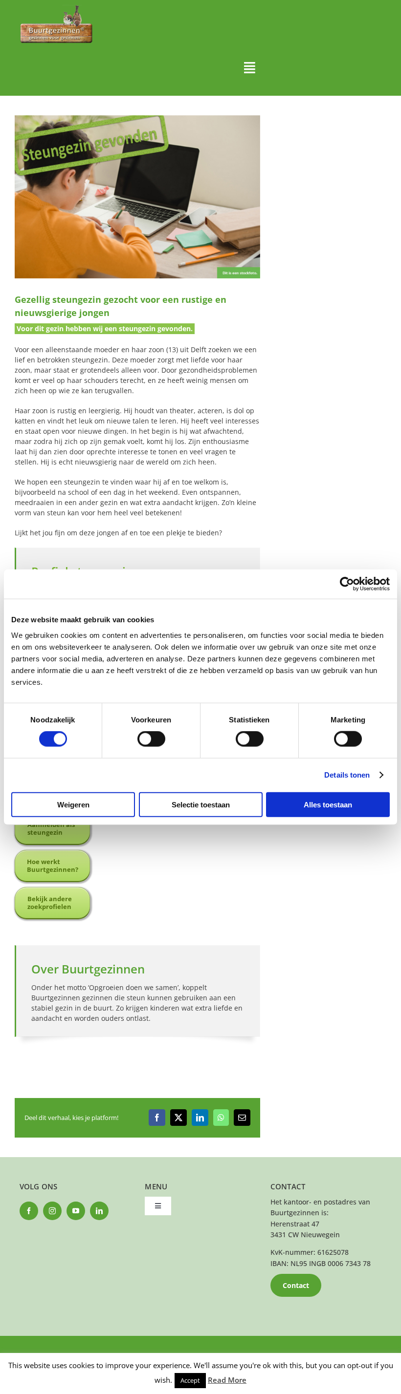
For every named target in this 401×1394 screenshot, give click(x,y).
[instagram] (52, 1211)
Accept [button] (190, 1380)
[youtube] (76, 1211)
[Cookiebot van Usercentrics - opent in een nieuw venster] (347, 584)
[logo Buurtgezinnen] (56, 8)
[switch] (151, 739)
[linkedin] (99, 1211)
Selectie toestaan (201, 804)
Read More (227, 1380)
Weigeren (73, 804)
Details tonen (347, 775)
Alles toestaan (328, 804)
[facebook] (29, 1211)
